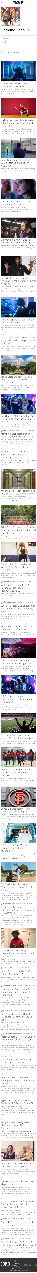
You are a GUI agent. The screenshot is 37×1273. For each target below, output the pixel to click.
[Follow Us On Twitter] (27, 1264)
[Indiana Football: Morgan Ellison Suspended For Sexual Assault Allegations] (18, 1034)
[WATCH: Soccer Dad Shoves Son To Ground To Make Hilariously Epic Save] (18, 603)
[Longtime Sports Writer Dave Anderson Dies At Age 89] (18, 1151)
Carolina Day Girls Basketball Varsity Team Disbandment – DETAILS (16, 567)
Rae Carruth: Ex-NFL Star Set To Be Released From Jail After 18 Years (18, 1017)
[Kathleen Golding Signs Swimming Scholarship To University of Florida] (18, 448)
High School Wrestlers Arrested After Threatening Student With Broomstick (17, 123)
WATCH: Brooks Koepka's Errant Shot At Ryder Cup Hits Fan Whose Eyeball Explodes (17, 1204)
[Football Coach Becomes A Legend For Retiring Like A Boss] (18, 723)
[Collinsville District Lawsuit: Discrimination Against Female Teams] (18, 872)
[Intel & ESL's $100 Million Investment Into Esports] (18, 71)
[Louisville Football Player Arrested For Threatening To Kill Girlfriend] (18, 938)
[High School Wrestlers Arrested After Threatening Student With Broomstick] (18, 108)
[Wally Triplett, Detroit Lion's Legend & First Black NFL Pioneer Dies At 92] (18, 582)
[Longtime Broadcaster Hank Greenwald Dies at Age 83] (18, 797)
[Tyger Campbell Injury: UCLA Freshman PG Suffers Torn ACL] (18, 1097)
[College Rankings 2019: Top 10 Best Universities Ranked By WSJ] (18, 1239)
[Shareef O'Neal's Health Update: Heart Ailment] (18, 1219)
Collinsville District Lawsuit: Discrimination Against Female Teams (17, 887)
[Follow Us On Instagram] (30, 1264)
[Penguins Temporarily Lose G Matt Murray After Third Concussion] (18, 1119)
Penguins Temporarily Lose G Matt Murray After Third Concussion (16, 1125)
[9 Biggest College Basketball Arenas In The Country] (18, 1056)
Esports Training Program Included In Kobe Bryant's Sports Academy (18, 281)
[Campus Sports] (18, 2)
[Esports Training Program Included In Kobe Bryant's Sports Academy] (18, 266)
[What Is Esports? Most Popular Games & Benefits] (18, 307)
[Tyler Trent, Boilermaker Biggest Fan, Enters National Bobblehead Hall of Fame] (18, 515)
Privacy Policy (16, 1266)
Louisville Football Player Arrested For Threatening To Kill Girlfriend (17, 953)
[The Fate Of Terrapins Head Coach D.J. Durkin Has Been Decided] (18, 757)
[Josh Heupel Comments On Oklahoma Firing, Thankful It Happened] (18, 986)
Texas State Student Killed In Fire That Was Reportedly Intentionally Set (16, 379)
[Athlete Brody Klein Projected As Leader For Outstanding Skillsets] (18, 479)
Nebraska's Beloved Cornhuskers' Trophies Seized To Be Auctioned (18, 910)
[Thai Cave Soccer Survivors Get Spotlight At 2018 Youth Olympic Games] (18, 1074)
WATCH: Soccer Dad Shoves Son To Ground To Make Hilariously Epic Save (18, 608)
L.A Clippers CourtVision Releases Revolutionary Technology (14, 848)
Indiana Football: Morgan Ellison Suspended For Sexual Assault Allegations (18, 1039)
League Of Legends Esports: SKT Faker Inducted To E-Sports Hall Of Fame (18, 340)
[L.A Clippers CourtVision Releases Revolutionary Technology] (18, 833)
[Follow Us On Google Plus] (33, 1264)
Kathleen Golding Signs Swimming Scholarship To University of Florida (14, 454)
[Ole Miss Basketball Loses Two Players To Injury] (18, 1178)
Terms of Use (16, 1268)
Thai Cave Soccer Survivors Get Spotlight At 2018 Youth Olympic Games (18, 1080)
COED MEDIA (13, 1270)
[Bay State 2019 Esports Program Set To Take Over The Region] (18, 404)
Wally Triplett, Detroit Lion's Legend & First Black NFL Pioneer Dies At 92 (15, 588)
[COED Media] (5, 1266)
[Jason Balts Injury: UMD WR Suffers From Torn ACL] (18, 968)
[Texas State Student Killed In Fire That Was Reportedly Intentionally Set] (18, 365)
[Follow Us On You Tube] (35, 1264)
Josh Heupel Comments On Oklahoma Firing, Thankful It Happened (16, 992)
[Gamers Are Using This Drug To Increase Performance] (18, 189)
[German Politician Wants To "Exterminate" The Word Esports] (18, 228)
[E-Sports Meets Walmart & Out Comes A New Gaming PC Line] (18, 648)
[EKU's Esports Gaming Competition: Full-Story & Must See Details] (18, 684)
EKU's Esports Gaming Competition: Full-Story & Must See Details (17, 699)
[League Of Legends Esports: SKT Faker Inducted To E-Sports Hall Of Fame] (18, 334)
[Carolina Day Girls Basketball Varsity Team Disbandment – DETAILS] (18, 552)
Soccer (4, 602)
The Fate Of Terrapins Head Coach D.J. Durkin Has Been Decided (15, 772)
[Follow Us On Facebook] (24, 1264)
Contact (16, 1263)
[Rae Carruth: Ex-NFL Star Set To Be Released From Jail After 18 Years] (18, 1011)
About (16, 1261)
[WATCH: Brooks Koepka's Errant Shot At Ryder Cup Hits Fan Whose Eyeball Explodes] (18, 1198)
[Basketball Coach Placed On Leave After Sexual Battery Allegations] (18, 148)
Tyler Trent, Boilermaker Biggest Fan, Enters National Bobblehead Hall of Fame (18, 530)
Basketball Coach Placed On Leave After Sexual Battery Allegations (16, 163)
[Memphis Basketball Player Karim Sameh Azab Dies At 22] (18, 431)
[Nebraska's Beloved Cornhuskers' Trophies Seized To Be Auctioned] (18, 904)
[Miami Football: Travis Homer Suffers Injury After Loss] (18, 623)
